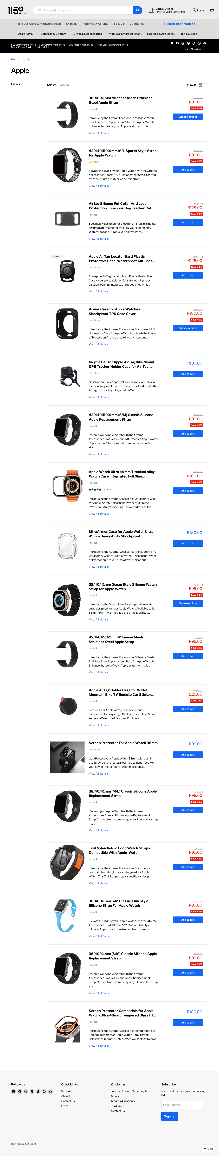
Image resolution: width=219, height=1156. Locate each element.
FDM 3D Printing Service (52, 44)
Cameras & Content (54, 33)
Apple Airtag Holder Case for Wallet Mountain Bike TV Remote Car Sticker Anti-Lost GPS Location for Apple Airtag (122, 694)
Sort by (51, 85)
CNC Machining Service (80, 44)
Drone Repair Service (22, 47)
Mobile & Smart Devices (125, 33)
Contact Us (137, 23)
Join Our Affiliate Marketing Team (39, 23)
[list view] (205, 85)
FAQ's (64, 1106)
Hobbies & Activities (160, 33)
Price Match (43, 47)
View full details (99, 133)
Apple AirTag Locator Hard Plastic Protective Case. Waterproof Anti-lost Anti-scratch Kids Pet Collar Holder (120, 261)
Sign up (169, 1116)
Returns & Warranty (95, 23)
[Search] (137, 10)
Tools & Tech (189, 33)
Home (15, 59)
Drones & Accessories (87, 33)
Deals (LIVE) (26, 33)
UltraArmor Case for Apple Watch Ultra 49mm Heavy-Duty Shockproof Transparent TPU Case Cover (121, 536)
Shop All (66, 1091)
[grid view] (200, 85)
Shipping (72, 23)
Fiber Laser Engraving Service (112, 44)
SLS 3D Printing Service (23, 44)
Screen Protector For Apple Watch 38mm (123, 743)
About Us (67, 1096)
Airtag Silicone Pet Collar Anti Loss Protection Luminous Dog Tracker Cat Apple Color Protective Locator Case (120, 208)
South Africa (194, 49)
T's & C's (119, 23)
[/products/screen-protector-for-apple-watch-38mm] (67, 757)
